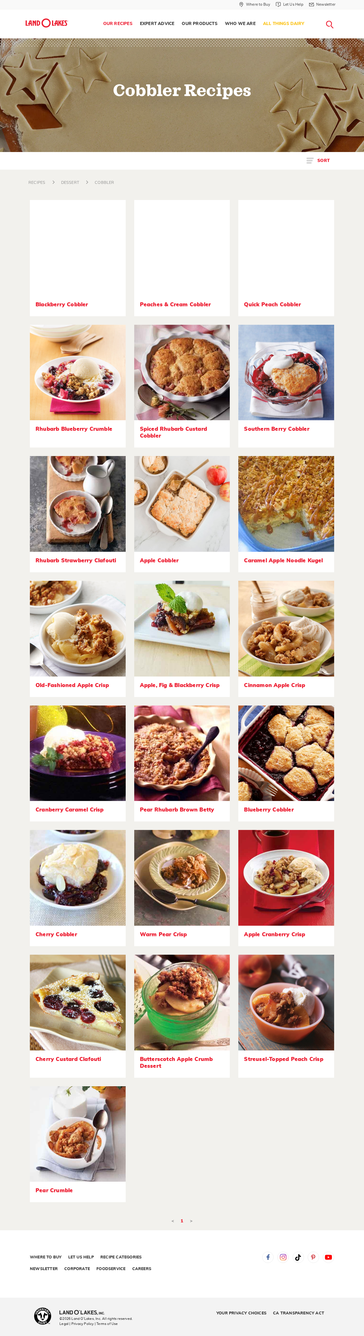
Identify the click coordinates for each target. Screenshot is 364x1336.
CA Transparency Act (298, 1313)
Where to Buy (45, 1257)
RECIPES (36, 183)
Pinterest (313, 1257)
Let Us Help (81, 1257)
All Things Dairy (283, 24)
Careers (141, 1269)
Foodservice (110, 1269)
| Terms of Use (106, 1323)
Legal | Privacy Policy (76, 1323)
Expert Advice (157, 24)
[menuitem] (118, 23)
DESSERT (70, 183)
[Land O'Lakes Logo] (47, 23)
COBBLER (104, 183)
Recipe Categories (121, 1257)
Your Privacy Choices (241, 1313)
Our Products (199, 24)
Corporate (77, 1269)
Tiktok (298, 1257)
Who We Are (240, 24)
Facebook (268, 1257)
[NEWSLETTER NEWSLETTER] (339, 11)
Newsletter (44, 1269)
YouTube (328, 1257)
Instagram (283, 1257)
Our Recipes (118, 24)
